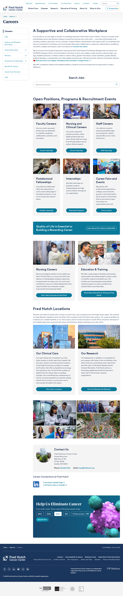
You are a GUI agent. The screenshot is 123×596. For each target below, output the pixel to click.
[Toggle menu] (25, 50)
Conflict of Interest (59, 559)
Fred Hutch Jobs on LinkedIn (54, 485)
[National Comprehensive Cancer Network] (60, 589)
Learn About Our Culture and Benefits (101, 228)
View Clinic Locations (54, 389)
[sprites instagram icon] (23, 569)
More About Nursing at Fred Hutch (54, 295)
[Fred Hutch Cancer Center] (14, 558)
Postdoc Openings (46, 210)
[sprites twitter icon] (9, 569)
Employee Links (90, 557)
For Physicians (66, 3)
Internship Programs (76, 210)
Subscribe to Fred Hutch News (109, 557)
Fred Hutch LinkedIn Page (53, 482)
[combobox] (76, 85)
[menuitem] (33, 8)
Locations (86, 3)
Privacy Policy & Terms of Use (42, 559)
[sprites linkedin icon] (13, 569)
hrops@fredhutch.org (86, 468)
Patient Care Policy (86, 559)
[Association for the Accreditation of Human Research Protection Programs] (72, 588)
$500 (40, 514)
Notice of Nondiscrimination (111, 559)
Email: (75, 468)
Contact (95, 3)
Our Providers (53, 3)
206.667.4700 (65, 468)
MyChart (29, 3)
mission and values (80, 46)
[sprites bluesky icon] (27, 569)
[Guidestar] (81, 588)
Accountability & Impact (74, 557)
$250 (49, 514)
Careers (77, 3)
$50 (66, 514)
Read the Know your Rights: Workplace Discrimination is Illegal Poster (62, 60)
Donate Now (42, 519)
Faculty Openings (46, 150)
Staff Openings (106, 150)
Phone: (56, 468)
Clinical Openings (76, 150)
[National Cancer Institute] (45, 589)
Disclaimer (98, 559)
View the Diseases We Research (99, 389)
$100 (58, 514)
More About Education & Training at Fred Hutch (99, 294)
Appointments (40, 3)
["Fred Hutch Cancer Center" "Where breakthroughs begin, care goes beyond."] (13, 8)
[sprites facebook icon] (4, 569)
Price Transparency (73, 559)
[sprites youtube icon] (18, 569)
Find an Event (106, 210)
